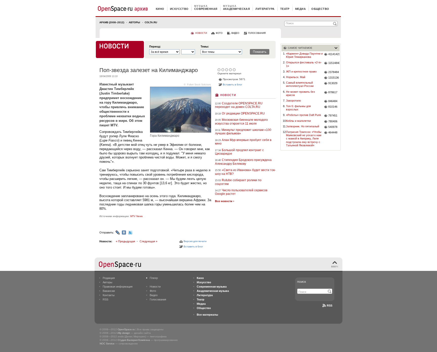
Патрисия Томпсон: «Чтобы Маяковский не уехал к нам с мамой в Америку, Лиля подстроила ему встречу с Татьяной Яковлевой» (303, 138)
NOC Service (107, 343)
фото (219, 33)
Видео (154, 295)
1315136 (333, 77)
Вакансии (109, 290)
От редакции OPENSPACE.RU (243, 113)
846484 (332, 101)
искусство (179, 8)
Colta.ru (151, 22)
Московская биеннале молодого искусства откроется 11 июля (241, 121)
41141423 (334, 54)
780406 (332, 121)
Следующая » (148, 241)
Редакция (109, 277)
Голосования (158, 299)
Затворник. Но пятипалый (302, 126)
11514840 (334, 62)
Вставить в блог (193, 246)
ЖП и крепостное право (301, 71)
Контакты (109, 295)
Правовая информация (118, 286)
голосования (257, 33)
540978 (332, 126)
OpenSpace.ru (126, 329)
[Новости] (120, 49)
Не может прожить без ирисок (300, 93)
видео (235, 33)
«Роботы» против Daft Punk (303, 114)
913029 (332, 83)
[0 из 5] (219, 69)
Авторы (134, 22)
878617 (332, 92)
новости (201, 33)
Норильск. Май (295, 77)
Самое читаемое (300, 47)
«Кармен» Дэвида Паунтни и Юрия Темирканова (304, 55)
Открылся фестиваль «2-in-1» (304, 64)
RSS (105, 299)
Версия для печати (195, 241)
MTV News (136, 216)
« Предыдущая (125, 241)
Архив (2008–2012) (111, 22)
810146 (332, 106)
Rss (329, 305)
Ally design (123, 333)
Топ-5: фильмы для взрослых (298, 108)
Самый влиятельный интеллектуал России (300, 84)
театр (285, 8)
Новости (228, 94)
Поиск (301, 281)
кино (160, 8)
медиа (300, 8)
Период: (155, 46)
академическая (236, 8)
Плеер (154, 277)
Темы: (205, 46)
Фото (153, 290)
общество (320, 8)
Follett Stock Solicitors (199, 84)
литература (264, 8)
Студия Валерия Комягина (134, 340)
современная (205, 8)
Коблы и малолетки (298, 120)
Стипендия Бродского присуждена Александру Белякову (243, 161)
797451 (332, 115)
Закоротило (293, 100)
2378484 (333, 72)
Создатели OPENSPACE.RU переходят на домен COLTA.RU (239, 105)
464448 (332, 132)
